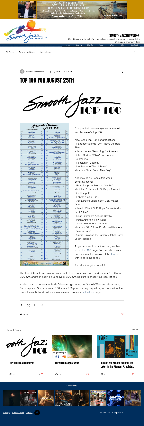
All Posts (10, 52)
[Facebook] (37, 412)
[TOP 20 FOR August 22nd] (72, 346)
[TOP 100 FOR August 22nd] (26, 346)
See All (135, 329)
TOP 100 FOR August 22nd (21, 363)
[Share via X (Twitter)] (28, 305)
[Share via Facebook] (21, 305)
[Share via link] (42, 305)
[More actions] (122, 71)
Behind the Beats (26, 52)
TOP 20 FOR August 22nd (67, 363)
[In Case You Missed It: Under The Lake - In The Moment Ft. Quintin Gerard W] (117, 346)
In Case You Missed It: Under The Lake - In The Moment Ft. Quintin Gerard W (117, 365)
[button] (78, 45)
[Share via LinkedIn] (35, 305)
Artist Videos (45, 52)
